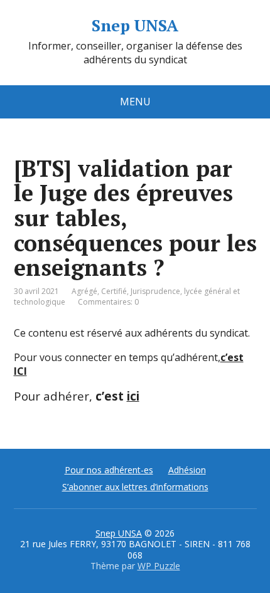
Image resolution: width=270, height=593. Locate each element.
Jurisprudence (155, 291)
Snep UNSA (135, 26)
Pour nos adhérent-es (109, 470)
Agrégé (84, 291)
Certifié (114, 291)
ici (133, 396)
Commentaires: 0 (108, 301)
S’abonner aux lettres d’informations (135, 487)
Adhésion (187, 470)
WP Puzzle (159, 566)
